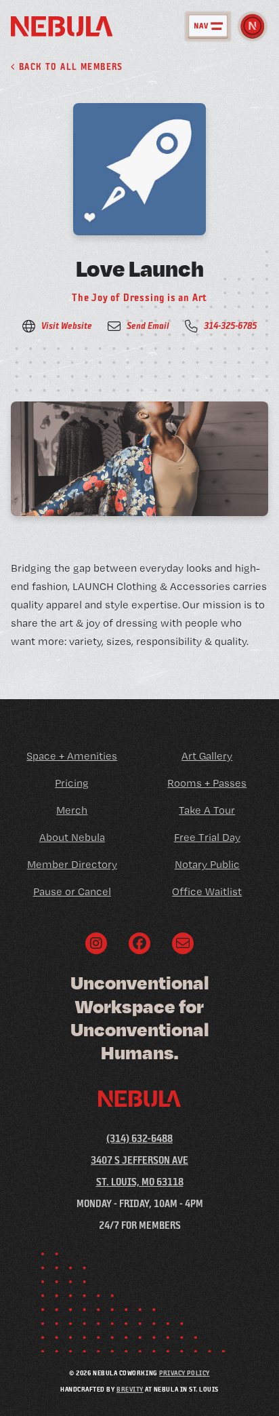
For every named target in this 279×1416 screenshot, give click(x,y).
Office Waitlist (207, 891)
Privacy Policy (184, 1373)
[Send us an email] (183, 943)
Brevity (130, 1389)
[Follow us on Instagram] (96, 943)
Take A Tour (207, 810)
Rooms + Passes (206, 782)
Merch (71, 810)
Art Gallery (206, 755)
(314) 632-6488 (139, 1138)
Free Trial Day (207, 837)
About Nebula (72, 837)
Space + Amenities (71, 755)
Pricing (72, 782)
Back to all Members (69, 66)
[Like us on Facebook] (139, 943)
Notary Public (207, 864)
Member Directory (72, 864)
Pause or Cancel (72, 891)
